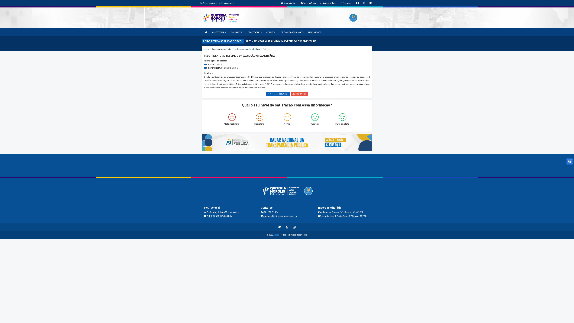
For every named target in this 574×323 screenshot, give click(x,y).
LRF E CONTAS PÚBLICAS (291, 32)
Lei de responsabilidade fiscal (247, 49)
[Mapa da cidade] (287, 165)
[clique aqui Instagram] (294, 227)
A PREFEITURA (218, 32)
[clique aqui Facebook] (287, 227)
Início (206, 49)
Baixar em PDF (300, 94)
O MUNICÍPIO (236, 32)
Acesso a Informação (221, 49)
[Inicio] (206, 32)
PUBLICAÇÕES (314, 32)
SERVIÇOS (270, 32)
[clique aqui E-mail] (280, 227)
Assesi (276, 235)
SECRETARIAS (254, 32)
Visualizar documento (278, 94)
